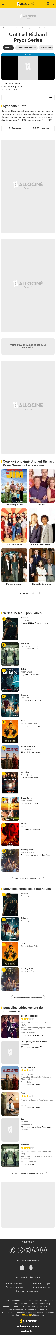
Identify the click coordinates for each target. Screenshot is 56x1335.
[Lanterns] (10, 1155)
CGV (10, 1304)
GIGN (23, 669)
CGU (51, 1301)
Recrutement (33, 1301)
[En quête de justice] (42, 565)
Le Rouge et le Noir (29, 1016)
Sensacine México (24, 1291)
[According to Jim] (14, 486)
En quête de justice (41, 584)
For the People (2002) (41, 544)
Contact (6, 1301)
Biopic (18, 83)
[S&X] (10, 1104)
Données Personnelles (11, 1307)
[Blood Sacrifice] (10, 1078)
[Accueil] (25, 4)
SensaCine (38, 1283)
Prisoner (25, 695)
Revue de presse (29, 1307)
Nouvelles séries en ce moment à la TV (28, 1174)
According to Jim (14, 504)
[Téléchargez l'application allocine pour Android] (32, 1267)
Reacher (24, 618)
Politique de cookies (22, 1304)
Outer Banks (26, 798)
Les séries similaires (28, 593)
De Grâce (25, 772)
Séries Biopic (43, 28)
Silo (23, 721)
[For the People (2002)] (42, 525)
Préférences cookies (40, 1304)
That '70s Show (14, 544)
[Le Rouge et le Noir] (10, 1026)
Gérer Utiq (32, 1309)
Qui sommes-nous (18, 1301)
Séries (12, 28)
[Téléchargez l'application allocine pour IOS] (23, 1267)
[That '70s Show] (14, 525)
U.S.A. (15, 89)
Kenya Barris (17, 86)
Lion (23, 1119)
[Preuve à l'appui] (14, 565)
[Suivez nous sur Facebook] (12, 1250)
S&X (23, 1093)
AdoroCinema (39, 1287)
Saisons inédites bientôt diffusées (28, 998)
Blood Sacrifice (28, 746)
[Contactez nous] (44, 1250)
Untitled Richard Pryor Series (28, 37)
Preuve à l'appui (14, 584)
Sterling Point (27, 850)
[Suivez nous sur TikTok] (36, 1250)
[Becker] (42, 486)
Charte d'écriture (45, 1307)
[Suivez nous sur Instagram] (28, 1250)
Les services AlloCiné (17, 1309)
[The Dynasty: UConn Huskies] (10, 1052)
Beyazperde (11, 1287)
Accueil (5, 28)
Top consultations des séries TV (28, 879)
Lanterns (25, 643)
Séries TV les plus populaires (26, 28)
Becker (41, 504)
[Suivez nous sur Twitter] (20, 1250)
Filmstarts (11, 1283)
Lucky (23, 824)
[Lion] (10, 1130)
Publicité (43, 1301)
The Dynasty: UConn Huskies (34, 1042)
